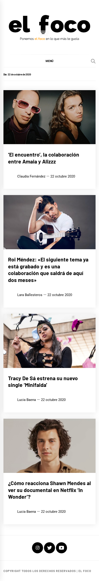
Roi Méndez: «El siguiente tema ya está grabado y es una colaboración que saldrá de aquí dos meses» (48, 269)
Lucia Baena (26, 400)
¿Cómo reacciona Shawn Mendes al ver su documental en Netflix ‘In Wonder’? (49, 490)
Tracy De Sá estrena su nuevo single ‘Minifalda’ (43, 381)
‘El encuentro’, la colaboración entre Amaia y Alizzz (43, 158)
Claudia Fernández (31, 176)
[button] (49, 61)
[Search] (93, 61)
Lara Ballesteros (29, 295)
